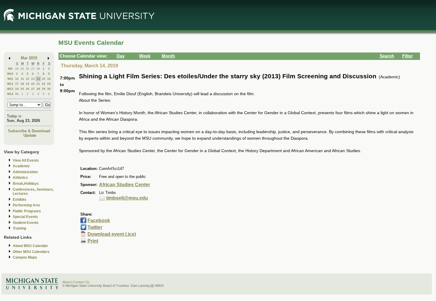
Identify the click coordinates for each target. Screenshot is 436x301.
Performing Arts (26, 205)
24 (17, 68)
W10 (10, 73)
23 (49, 83)
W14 (10, 93)
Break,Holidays (26, 183)
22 (43, 83)
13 (33, 78)
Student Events (26, 223)
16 (49, 78)
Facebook (98, 220)
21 (38, 83)
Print (92, 240)
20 (33, 83)
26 (27, 68)
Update (29, 135)
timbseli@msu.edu (127, 197)
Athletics (20, 178)
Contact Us (81, 282)
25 (22, 68)
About (66, 282)
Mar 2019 (29, 58)
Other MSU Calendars (31, 252)
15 (43, 78)
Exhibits (19, 200)
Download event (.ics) (111, 234)
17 (17, 83)
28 (38, 68)
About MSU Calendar (30, 246)
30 (49, 88)
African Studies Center (124, 184)
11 (22, 78)
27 (33, 68)
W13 (10, 88)
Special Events (25, 217)
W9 (10, 68)
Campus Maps (25, 257)
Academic (21, 166)
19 (27, 83)
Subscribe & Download (29, 131)
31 (17, 93)
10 (17, 78)
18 (22, 83)
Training (19, 228)
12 (27, 78)
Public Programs (27, 211)
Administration (25, 172)
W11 (10, 78)
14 (38, 78)
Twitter (94, 227)
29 (43, 88)
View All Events (26, 160)
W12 (10, 83)
